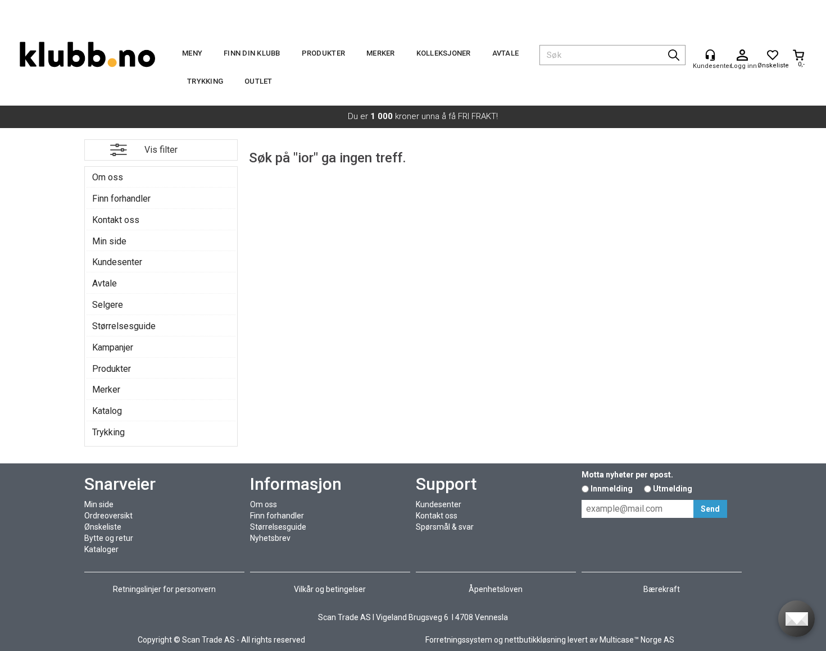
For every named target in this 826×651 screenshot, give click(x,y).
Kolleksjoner (443, 53)
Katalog (107, 411)
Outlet (258, 81)
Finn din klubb (252, 53)
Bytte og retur (108, 538)
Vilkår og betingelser (330, 589)
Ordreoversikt (108, 515)
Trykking (205, 81)
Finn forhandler (121, 198)
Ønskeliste (102, 526)
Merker (380, 53)
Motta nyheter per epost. (627, 474)
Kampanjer (112, 347)
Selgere (107, 304)
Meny (192, 53)
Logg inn (742, 55)
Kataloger (101, 549)
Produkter (323, 53)
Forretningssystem (458, 639)
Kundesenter (117, 262)
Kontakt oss (115, 220)
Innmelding (612, 488)
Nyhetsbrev (270, 538)
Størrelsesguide (124, 326)
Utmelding (672, 488)
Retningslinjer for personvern (164, 589)
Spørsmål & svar (445, 526)
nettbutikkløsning (535, 639)
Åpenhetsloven (496, 589)
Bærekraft (661, 589)
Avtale (505, 53)
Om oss (107, 177)
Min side (109, 241)
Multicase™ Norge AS (637, 639)
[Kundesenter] (710, 55)
